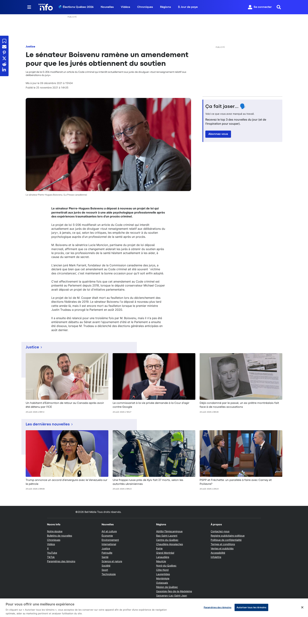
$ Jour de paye (188, 7)
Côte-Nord (162, 569)
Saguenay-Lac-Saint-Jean (171, 595)
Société (106, 565)
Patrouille (107, 552)
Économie (107, 535)
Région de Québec (167, 586)
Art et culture (109, 531)
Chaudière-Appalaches (169, 544)
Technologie (109, 574)
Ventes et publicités (222, 548)
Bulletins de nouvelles (59, 535)
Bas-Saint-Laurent (166, 535)
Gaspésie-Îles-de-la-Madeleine (174, 591)
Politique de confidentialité (226, 539)
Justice (30, 46)
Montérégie (162, 578)
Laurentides (163, 574)
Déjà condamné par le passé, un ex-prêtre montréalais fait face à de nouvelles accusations (239, 405)
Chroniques (145, 7)
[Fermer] (302, 607)
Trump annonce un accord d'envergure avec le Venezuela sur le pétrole (66, 482)
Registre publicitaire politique (228, 535)
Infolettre (216, 556)
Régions (165, 7)
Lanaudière (162, 556)
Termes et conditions (223, 544)
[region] (154, 607)
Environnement (110, 539)
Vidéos (125, 7)
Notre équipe (54, 531)
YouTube (52, 552)
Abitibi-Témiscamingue (169, 531)
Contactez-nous (220, 531)
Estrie (159, 548)
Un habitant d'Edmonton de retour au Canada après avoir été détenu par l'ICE (65, 405)
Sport (105, 569)
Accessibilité (218, 552)
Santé (105, 556)
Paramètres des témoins (61, 561)
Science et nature (112, 561)
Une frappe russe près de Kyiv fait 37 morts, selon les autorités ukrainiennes (148, 482)
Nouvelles (107, 7)
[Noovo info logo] (45, 7)
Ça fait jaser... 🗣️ (225, 107)
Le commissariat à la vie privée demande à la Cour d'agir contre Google (151, 405)
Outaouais (162, 582)
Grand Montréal (165, 552)
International (109, 544)
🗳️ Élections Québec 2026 (76, 7)
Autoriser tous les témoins (251, 607)
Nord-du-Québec (166, 565)
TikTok (51, 556)
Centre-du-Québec (167, 539)
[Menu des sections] (29, 7)
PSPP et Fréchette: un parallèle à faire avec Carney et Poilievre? (236, 482)
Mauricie (161, 561)
